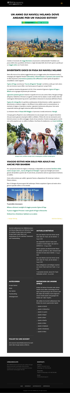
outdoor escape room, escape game (32, 156)
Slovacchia (43, 210)
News (39, 22)
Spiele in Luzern (42, 312)
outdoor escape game (49, 156)
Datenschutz (37, 386)
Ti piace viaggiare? (13, 210)
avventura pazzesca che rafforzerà (31, 78)
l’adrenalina (30, 76)
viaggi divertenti (27, 61)
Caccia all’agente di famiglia (30, 171)
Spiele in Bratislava (43, 329)
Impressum (46, 386)
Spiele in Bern (42, 317)
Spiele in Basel (42, 315)
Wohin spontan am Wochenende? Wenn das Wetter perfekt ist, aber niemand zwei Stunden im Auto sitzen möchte (48, 251)
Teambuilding (13, 294)
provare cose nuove (53, 76)
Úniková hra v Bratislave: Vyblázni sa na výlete (22, 214)
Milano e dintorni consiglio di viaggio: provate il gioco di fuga (26, 207)
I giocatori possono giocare (15, 95)
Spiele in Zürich (42, 306)
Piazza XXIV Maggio (25, 111)
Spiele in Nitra (42, 331)
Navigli (54, 111)
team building (57, 121)
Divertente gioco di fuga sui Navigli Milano (34, 70)
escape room (18, 156)
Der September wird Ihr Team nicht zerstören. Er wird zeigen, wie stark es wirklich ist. (47, 244)
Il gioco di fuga (11, 84)
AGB (21, 386)
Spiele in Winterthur (44, 309)
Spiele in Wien (42, 323)
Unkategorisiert (13, 296)
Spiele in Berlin (42, 320)
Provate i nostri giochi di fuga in (29, 210)
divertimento (40, 76)
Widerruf (28, 386)
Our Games (45, 22)
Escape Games (13, 285)
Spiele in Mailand (43, 326)
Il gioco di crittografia (14, 102)
